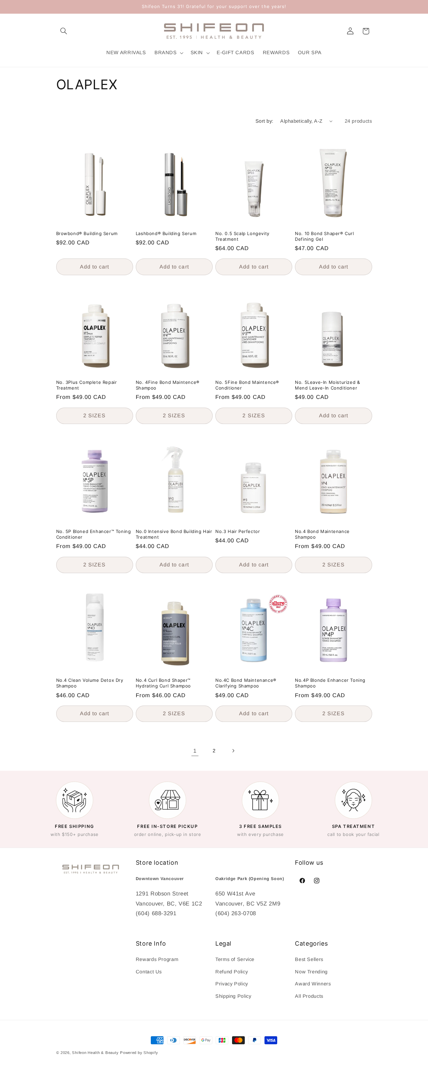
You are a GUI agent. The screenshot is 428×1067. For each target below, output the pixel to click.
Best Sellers (309, 959)
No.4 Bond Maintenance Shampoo (322, 534)
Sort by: (264, 121)
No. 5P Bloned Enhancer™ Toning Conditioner (93, 534)
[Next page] (233, 751)
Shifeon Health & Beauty (95, 1053)
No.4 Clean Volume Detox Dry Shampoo (89, 683)
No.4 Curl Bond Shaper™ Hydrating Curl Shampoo (163, 683)
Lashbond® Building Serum (166, 233)
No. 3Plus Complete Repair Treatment (86, 385)
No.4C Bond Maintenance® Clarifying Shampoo (246, 683)
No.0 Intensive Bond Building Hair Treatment (174, 534)
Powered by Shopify (139, 1053)
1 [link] (195, 751)
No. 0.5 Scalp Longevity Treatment (242, 236)
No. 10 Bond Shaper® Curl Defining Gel (324, 236)
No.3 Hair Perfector (237, 531)
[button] (64, 31)
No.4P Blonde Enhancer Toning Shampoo (330, 683)
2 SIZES (94, 415)
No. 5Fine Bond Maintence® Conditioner (247, 385)
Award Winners (313, 983)
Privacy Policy (231, 983)
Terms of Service (234, 959)
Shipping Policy (233, 996)
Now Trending (311, 971)
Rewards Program (157, 959)
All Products (309, 996)
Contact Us (149, 971)
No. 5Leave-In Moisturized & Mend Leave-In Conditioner (327, 385)
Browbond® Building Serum (87, 233)
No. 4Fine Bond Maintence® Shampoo (168, 385)
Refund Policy (231, 971)
